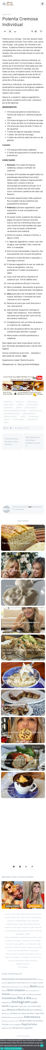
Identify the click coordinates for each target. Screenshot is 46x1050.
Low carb (36, 1006)
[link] (41, 31)
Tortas (5, 1024)
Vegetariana (29, 1024)
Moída (4, 1013)
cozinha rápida (9, 404)
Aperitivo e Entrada (16, 983)
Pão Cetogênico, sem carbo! (16, 543)
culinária (20, 404)
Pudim (37, 1014)
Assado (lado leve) (16, 987)
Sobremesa (32, 1017)
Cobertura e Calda (18, 994)
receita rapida (33, 416)
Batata (26, 987)
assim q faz (19, 401)
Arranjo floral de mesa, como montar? (11, 442)
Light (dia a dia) (25, 1006)
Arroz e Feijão (31, 983)
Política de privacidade (13, 1048)
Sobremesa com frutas (10, 1021)
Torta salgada (15, 1024)
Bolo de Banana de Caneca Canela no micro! (33, 440)
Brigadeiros (35, 990)
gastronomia (8, 407)
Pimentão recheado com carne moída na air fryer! (22, 761)
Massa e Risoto (16, 1009)
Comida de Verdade (33, 994)
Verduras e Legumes (23, 1028)
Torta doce (37, 1021)
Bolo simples (16, 990)
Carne (6, 994)
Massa (4, 1010)
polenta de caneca (35, 410)
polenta (18, 407)
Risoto (20, 1017)
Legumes (13, 1006)
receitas (7, 419)
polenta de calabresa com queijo (15, 410)
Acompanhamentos (26, 979)
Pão (42, 1013)
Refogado (14, 1017)
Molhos (38, 1010)
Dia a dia (24, 998)
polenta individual (29, 413)
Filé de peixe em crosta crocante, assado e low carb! (23, 651)
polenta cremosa (30, 407)
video (6, 422)
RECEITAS (6, 1017)
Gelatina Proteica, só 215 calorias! (18, 570)
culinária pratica (32, 404)
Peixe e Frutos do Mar (22, 1013)
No (2, 1048)
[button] (4, 4)
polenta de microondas (12, 413)
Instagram (21, 1002)
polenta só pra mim (10, 416)
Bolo (33, 986)
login (30, 507)
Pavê (9, 1013)
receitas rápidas (18, 419)
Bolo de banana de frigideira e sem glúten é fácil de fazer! (22, 706)
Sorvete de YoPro (10, 598)
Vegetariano (7, 1028)
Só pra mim (6, 15)
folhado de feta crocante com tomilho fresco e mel (21, 624)
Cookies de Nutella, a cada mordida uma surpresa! (21, 734)
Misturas (30, 1010)
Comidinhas (9, 998)
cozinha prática (32, 401)
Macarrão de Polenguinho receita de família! (19, 679)
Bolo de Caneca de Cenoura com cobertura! (18, 789)
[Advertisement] (23, 478)
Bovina (27, 990)
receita (22, 416)
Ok (42, 1045)
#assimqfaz (8, 401)
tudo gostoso (32, 419)
